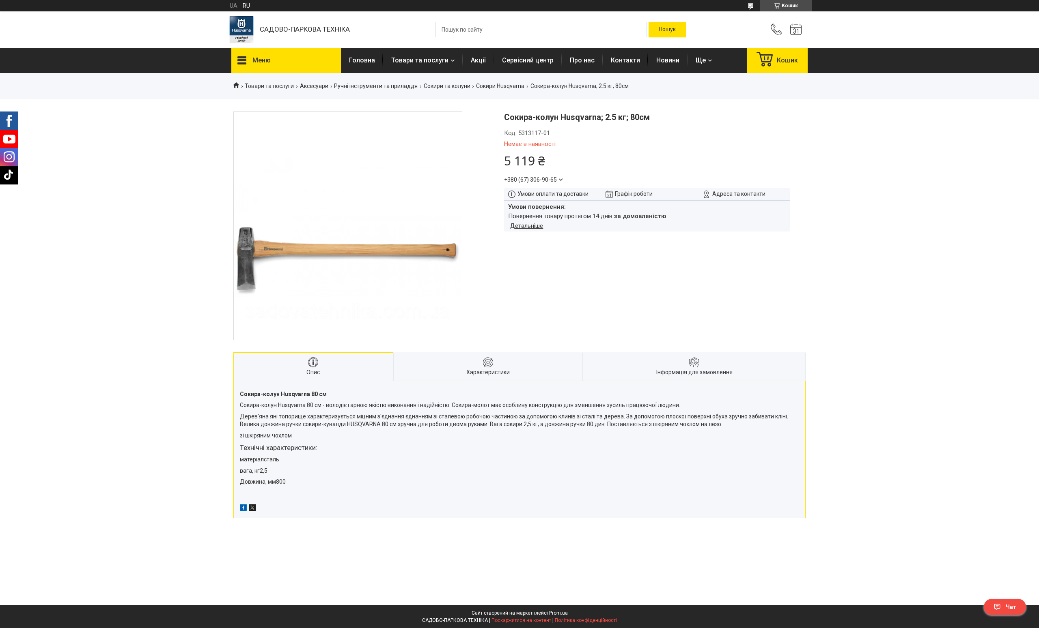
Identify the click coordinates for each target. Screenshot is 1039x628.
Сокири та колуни (447, 86)
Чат (1011, 607)
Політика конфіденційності (586, 620)
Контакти (625, 60)
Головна (362, 60)
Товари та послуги (419, 60)
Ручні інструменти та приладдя (376, 86)
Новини (667, 60)
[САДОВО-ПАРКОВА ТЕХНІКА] (241, 29)
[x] (252, 509)
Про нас (582, 60)
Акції (478, 60)
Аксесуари (314, 86)
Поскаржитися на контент (521, 620)
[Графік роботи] (796, 29)
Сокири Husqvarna (500, 86)
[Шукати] (667, 29)
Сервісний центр (528, 60)
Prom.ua (558, 613)
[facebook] (243, 509)
